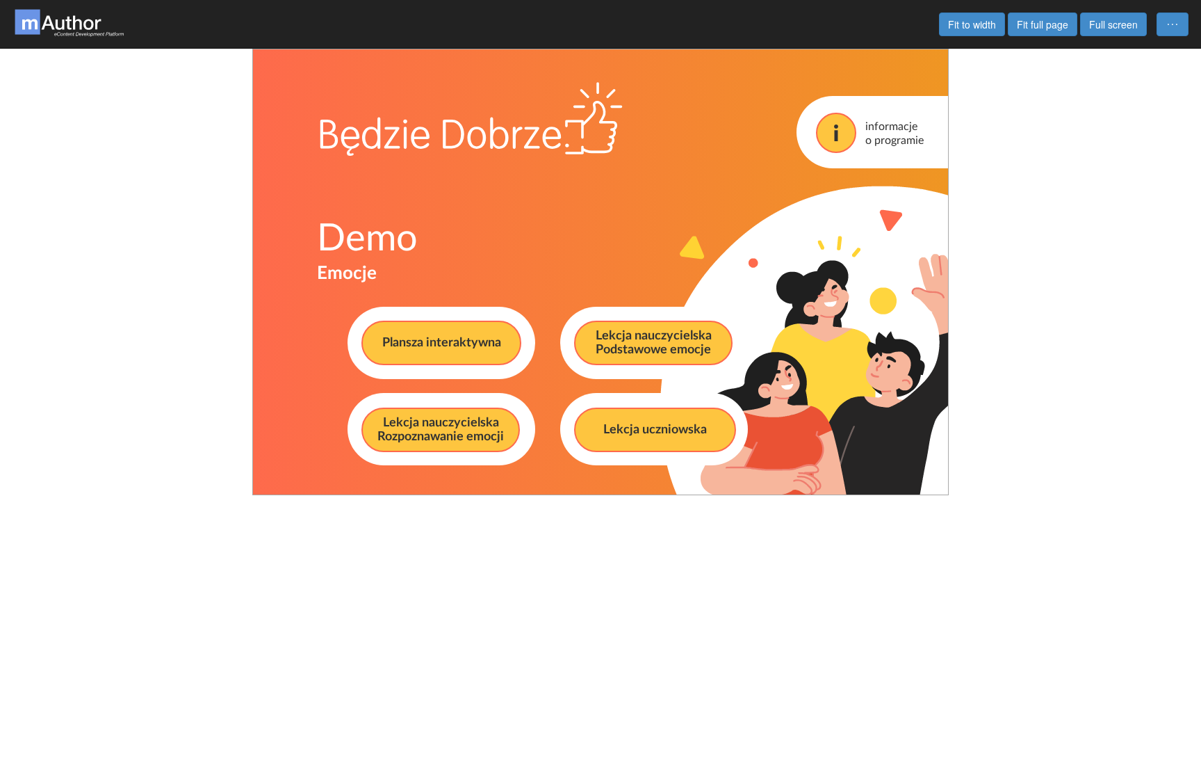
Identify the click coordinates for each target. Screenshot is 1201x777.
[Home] (69, 21)
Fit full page (1042, 24)
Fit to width (972, 24)
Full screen (1113, 24)
